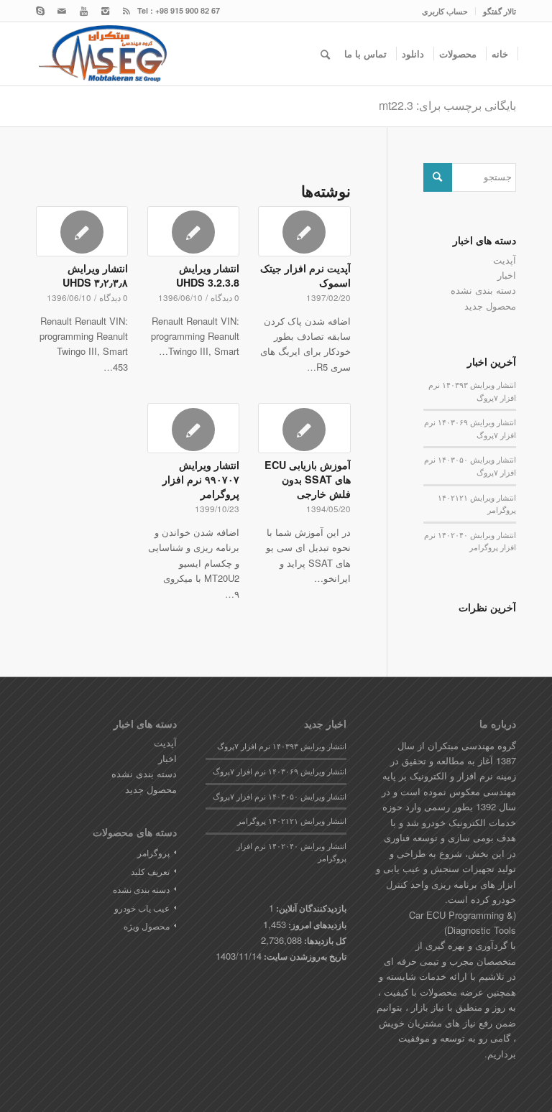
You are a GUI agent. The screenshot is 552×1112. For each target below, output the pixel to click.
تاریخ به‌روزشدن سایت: (304, 956)
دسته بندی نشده (141, 889)
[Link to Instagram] (105, 11)
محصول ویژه (147, 925)
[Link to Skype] (40, 11)
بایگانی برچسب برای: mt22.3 (447, 105)
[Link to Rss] (126, 11)
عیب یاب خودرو (142, 908)
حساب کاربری (445, 11)
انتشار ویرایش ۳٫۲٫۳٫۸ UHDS (95, 275)
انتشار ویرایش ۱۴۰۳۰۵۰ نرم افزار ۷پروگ (279, 796)
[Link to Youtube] (83, 11)
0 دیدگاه (225, 297)
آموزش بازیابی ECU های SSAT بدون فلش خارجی (307, 479)
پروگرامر (153, 852)
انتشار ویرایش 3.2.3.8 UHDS (207, 275)
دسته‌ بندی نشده (483, 290)
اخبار (506, 275)
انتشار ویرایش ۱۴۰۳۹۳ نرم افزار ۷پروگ (281, 746)
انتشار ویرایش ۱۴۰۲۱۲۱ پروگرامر (291, 820)
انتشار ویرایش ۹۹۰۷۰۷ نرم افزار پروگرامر (200, 479)
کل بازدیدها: (324, 941)
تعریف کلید (150, 871)
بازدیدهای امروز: (316, 925)
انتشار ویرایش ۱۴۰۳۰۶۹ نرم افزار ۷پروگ (279, 771)
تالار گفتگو (499, 11)
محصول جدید (490, 305)
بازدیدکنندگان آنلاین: (310, 908)
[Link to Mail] (62, 11)
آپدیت (504, 260)
